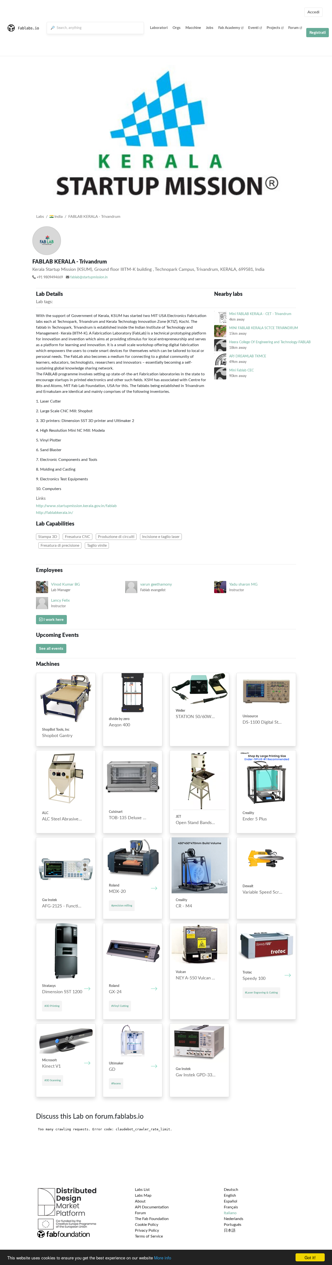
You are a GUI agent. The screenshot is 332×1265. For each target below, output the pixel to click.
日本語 (230, 1230)
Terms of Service (149, 1236)
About (140, 1201)
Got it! (310, 1257)
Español (230, 1201)
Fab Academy (229, 28)
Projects (273, 28)
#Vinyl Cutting (120, 1006)
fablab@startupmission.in (89, 277)
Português (232, 1225)
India (58, 217)
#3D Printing (52, 1006)
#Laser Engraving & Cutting (261, 992)
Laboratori (159, 28)
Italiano (230, 1213)
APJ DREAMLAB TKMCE (247, 356)
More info (162, 1258)
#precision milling (121, 905)
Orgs (177, 28)
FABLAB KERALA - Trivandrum (94, 217)
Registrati (317, 33)
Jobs (209, 28)
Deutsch (231, 1190)
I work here (53, 620)
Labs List (142, 1190)
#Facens (116, 1083)
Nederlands (233, 1219)
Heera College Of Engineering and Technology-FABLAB (270, 342)
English (230, 1195)
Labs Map (143, 1195)
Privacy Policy (147, 1230)
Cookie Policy (146, 1225)
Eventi (253, 28)
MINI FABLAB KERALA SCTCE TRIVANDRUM (263, 328)
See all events (51, 648)
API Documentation (152, 1207)
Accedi (313, 12)
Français (231, 1207)
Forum (293, 28)
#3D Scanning (52, 1080)
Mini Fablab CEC (241, 370)
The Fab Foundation (152, 1219)
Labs (40, 217)
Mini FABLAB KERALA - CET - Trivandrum (260, 314)
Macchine (193, 28)
